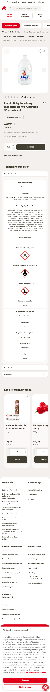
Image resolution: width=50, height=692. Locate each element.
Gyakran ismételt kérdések (37, 554)
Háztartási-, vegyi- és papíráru (14, 36)
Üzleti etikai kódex (8, 568)
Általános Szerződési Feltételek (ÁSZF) (9, 525)
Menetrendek (32, 568)
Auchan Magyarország (10, 554)
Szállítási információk (9, 490)
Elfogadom (25, 680)
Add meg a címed (27, 2)
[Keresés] (11, 8)
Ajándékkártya (33, 559)
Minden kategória (11, 26)
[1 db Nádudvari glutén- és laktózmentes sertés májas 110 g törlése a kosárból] (8, 452)
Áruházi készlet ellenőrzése (13, 156)
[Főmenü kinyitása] (45, 8)
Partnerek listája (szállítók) (36, 672)
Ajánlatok (31, 499)
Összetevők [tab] (8, 374)
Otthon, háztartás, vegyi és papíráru (35, 32)
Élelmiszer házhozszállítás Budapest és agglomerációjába (11, 496)
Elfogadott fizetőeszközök (11, 614)
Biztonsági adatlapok (35, 583)
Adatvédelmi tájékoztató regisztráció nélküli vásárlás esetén (12, 531)
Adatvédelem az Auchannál (12, 563)
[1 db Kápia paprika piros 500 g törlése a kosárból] (35, 452)
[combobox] (24, 8)
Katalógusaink (7, 605)
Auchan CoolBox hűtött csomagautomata (10, 503)
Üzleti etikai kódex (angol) (11, 573)
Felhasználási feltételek (36, 563)
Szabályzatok (32, 495)
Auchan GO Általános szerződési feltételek (35, 578)
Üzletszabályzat (7, 587)
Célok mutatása (25, 687)
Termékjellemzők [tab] (10, 174)
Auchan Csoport (7, 559)
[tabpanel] (25, 269)
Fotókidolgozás (33, 573)
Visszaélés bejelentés (9, 582)
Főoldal (4, 32)
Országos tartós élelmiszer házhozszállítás (11, 508)
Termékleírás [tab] (9, 368)
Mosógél (40, 36)
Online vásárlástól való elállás (10, 538)
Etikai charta (6, 577)
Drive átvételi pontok (9, 514)
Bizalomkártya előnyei (35, 490)
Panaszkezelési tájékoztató (11, 619)
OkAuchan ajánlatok (31, 26)
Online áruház (15, 32)
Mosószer (31, 36)
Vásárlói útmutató (8, 609)
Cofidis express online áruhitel (9, 519)
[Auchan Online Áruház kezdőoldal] (4, 8)
